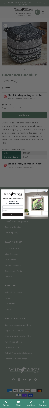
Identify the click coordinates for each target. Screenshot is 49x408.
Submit (12, 214)
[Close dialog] (46, 191)
